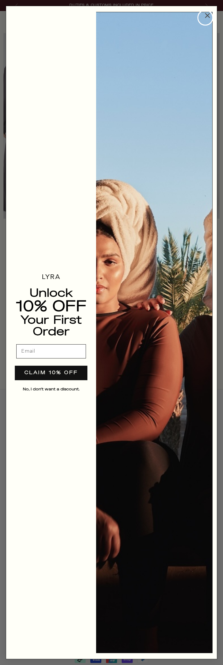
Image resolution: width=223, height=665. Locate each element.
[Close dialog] (205, 17)
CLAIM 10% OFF (51, 372)
